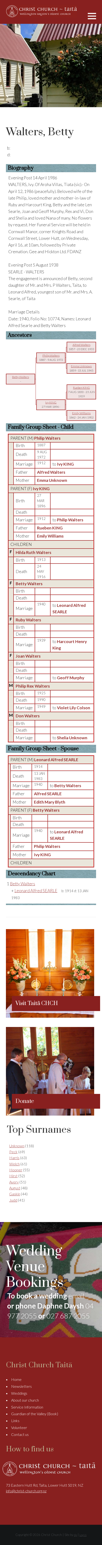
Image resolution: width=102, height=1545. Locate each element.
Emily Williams (50, 535)
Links (15, 1420)
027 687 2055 (68, 1315)
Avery (14, 1182)
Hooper (15, 1170)
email (76, 1295)
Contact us (20, 1434)
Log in (83, 1534)
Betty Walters (29, 583)
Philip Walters (47, 438)
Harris (14, 1157)
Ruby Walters (28, 619)
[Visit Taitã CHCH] (50, 1016)
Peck (13, 1151)
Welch (14, 1164)
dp (75, 1534)
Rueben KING (50, 527)
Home (16, 1379)
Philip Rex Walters (33, 686)
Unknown (16, 1145)
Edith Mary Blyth (49, 802)
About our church (25, 1400)
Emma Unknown (52, 480)
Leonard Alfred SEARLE (56, 759)
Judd (13, 1200)
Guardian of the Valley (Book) (34, 1413)
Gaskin (14, 1194)
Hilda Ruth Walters (33, 552)
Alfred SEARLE (48, 793)
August (14, 1188)
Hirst (13, 1175)
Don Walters (28, 715)
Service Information (27, 1407)
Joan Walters (28, 656)
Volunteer (19, 1427)
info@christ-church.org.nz (26, 1491)
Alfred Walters (51, 472)
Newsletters (21, 1386)
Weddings (19, 1393)
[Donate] (50, 1114)
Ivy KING (41, 488)
